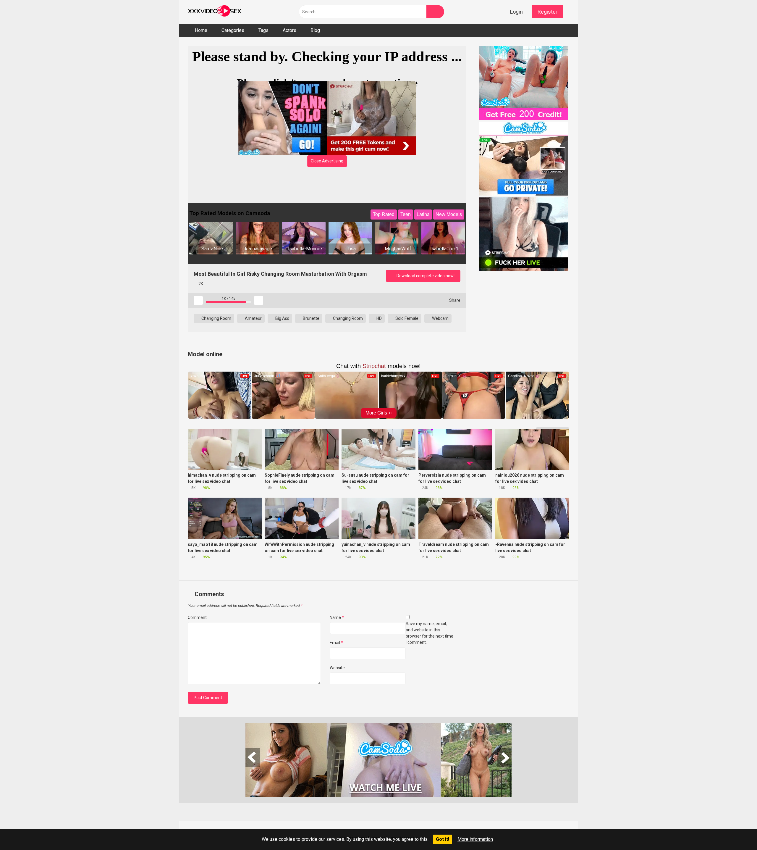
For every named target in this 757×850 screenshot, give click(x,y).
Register (547, 12)
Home (201, 30)
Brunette (310, 318)
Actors (289, 30)
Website (337, 667)
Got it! (442, 839)
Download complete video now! (425, 275)
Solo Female (406, 318)
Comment (197, 617)
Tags (263, 30)
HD (379, 318)
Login (516, 12)
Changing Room (215, 318)
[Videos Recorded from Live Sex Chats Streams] (214, 12)
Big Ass (281, 318)
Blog (315, 30)
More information (475, 839)
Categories (232, 30)
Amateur (253, 318)
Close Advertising (327, 161)
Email (336, 642)
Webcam (440, 318)
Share (454, 300)
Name (337, 617)
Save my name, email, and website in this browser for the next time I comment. (429, 633)
